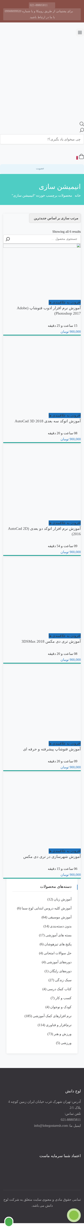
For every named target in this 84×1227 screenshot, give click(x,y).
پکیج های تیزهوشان (58, 944)
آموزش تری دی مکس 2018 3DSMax (51, 641)
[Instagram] (37, 1212)
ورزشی (66, 1043)
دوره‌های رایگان (60, 971)
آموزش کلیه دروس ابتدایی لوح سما (47, 908)
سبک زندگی (63, 980)
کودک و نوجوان (61, 1007)
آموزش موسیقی (60, 917)
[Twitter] (43, 1212)
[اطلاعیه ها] (77, 149)
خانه (78, 195)
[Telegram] (31, 1212)
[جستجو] (7, 239)
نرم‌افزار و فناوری (59, 1025)
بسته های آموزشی (58, 935)
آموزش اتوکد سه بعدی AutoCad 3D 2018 (48, 421)
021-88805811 (39, 5)
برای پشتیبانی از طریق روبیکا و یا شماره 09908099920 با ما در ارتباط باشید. (39, 14)
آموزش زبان (63, 899)
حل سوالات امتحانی (58, 953)
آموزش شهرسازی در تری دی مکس (52, 856)
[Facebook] (49, 1212)
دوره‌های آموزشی (59, 962)
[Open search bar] (82, 125)
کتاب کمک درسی (59, 989)
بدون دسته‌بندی (61, 926)
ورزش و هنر (63, 1034)
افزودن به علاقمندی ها (65, 302)
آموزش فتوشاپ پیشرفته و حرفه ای (52, 749)
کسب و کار (63, 998)
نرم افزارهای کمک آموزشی (52, 1016)
